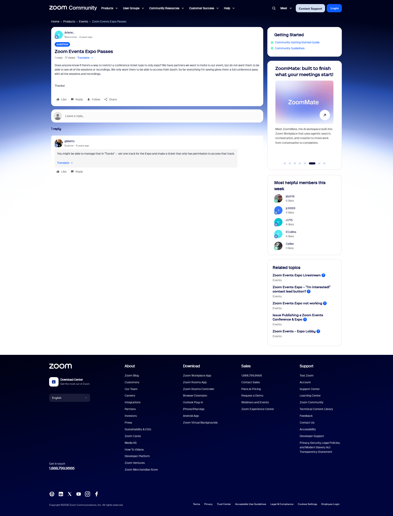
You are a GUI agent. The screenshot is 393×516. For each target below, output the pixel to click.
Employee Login (330, 504)
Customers (132, 382)
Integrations (132, 402)
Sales (246, 366)
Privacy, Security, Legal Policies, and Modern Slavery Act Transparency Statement (320, 447)
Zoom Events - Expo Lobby (294, 331)
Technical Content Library (316, 409)
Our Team (131, 389)
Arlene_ (69, 32)
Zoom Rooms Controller (198, 389)
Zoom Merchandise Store (141, 469)
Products (69, 21)
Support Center (310, 389)
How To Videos (134, 449)
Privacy (208, 504)
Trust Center (224, 504)
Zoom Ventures (135, 463)
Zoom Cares (133, 436)
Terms (196, 504)
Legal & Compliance (282, 504)
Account (305, 382)
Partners (130, 409)
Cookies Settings (307, 504)
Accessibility (308, 429)
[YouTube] (78, 494)
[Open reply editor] (157, 116)
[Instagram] (87, 494)
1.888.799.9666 (62, 468)
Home (55, 21)
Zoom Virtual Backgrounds (200, 422)
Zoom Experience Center (257, 409)
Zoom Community (311, 402)
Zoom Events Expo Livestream (297, 275)
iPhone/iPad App (193, 409)
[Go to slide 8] (324, 163)
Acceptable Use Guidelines (250, 504)
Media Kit (131, 443)
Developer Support (312, 436)
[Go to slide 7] (317, 163)
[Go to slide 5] (305, 163)
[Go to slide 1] (285, 163)
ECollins (291, 232)
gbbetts (69, 141)
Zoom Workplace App (197, 375)
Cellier (290, 244)
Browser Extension (195, 395)
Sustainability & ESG (138, 429)
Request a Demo (252, 395)
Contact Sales (250, 382)
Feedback (306, 416)
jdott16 (290, 196)
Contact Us (307, 422)
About (130, 366)
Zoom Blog (132, 375)
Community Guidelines (290, 48)
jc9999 (290, 208)
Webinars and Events (255, 402)
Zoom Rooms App (195, 382)
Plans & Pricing (251, 389)
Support (306, 366)
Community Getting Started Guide (297, 42)
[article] (157, 157)
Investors (131, 416)
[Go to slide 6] (310, 163)
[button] (85, 58)
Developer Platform (137, 456)
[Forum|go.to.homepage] (73, 8)
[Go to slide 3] (295, 163)
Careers (130, 395)
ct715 (289, 220)
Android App (191, 416)
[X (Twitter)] (69, 494)
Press (128, 422)
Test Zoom (307, 375)
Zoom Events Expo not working (297, 303)
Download (191, 366)
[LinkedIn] (60, 494)
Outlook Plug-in (193, 402)
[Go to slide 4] (300, 163)
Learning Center (310, 395)
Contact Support (310, 8)
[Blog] (51, 494)
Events (83, 21)
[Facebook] (96, 494)
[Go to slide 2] (290, 163)
